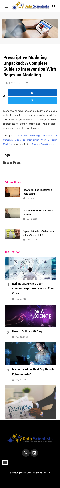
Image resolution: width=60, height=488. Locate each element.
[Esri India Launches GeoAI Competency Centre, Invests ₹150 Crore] (30, 268)
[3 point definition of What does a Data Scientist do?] (12, 234)
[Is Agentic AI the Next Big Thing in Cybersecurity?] (30, 353)
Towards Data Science (43, 144)
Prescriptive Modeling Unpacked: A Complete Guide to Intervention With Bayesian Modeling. (30, 139)
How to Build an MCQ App (28, 331)
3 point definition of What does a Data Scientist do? (38, 233)
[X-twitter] (26, 453)
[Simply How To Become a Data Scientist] (12, 213)
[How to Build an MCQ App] (30, 316)
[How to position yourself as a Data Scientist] (12, 192)
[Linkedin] (34, 453)
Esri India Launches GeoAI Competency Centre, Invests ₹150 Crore (33, 288)
